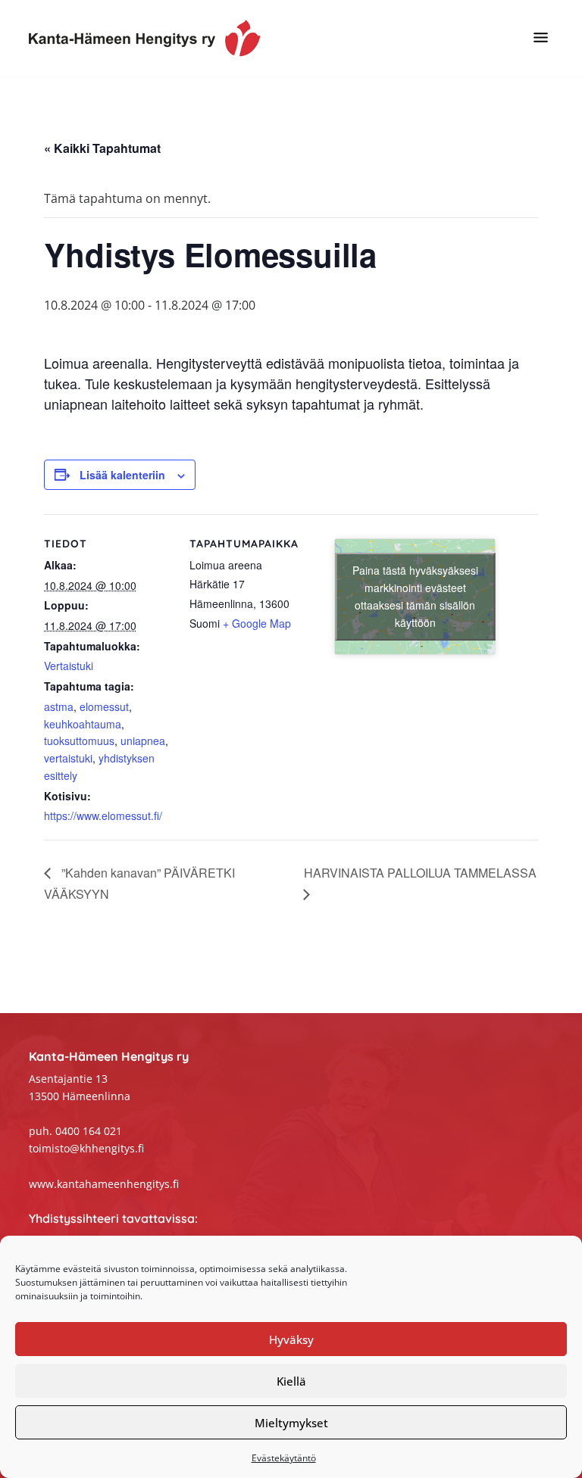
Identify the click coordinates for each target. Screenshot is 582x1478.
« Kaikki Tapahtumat (102, 148)
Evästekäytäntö (284, 1457)
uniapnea (142, 740)
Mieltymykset (291, 1422)
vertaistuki (68, 758)
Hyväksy (291, 1339)
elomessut (104, 706)
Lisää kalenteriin (122, 474)
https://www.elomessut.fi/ (103, 815)
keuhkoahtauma (82, 723)
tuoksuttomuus (79, 740)
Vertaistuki (68, 665)
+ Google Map (257, 623)
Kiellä (291, 1381)
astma (59, 706)
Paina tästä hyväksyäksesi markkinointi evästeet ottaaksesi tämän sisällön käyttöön (415, 596)
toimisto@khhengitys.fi (86, 1148)
